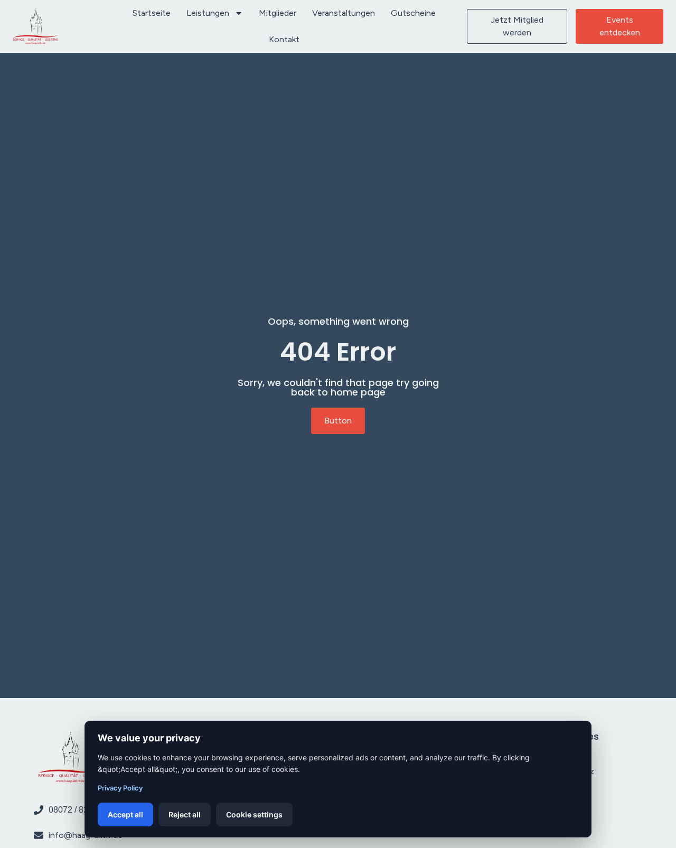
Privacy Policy (120, 788)
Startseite (152, 13)
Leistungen (207, 13)
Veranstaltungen (343, 13)
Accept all (125, 814)
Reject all (184, 814)
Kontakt (284, 39)
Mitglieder (277, 13)
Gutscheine (413, 13)
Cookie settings (254, 814)
